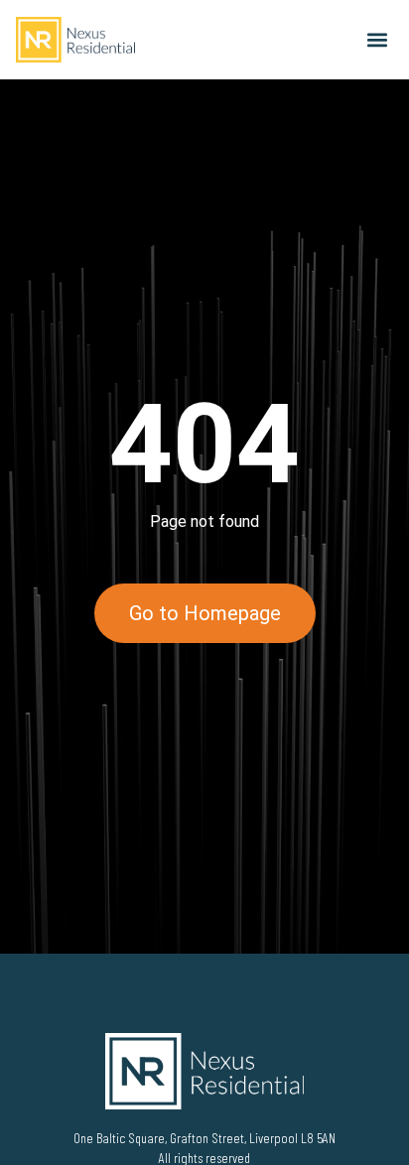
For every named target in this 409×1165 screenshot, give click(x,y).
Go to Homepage (205, 613)
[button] (376, 40)
